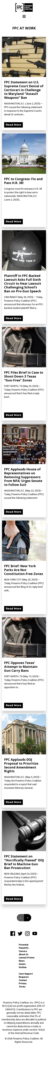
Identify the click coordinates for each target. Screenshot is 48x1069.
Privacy (22, 983)
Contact (23, 980)
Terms (22, 986)
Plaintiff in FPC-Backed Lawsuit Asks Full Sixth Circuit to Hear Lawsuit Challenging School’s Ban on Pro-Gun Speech (22, 283)
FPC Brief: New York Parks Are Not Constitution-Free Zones (23, 570)
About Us (23, 954)
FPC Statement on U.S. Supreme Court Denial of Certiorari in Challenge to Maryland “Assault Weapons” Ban (23, 90)
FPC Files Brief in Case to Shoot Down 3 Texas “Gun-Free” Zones (23, 376)
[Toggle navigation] (24, 16)
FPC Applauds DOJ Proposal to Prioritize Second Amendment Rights (21, 765)
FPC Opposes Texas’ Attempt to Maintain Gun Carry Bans (20, 666)
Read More (13, 124)
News (22, 961)
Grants (22, 964)
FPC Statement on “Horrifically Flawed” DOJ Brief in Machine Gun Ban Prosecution (24, 862)
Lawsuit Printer (27, 957)
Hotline (23, 967)
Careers (23, 951)
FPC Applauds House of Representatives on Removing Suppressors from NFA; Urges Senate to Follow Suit (23, 477)
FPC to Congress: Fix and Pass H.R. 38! (23, 181)
